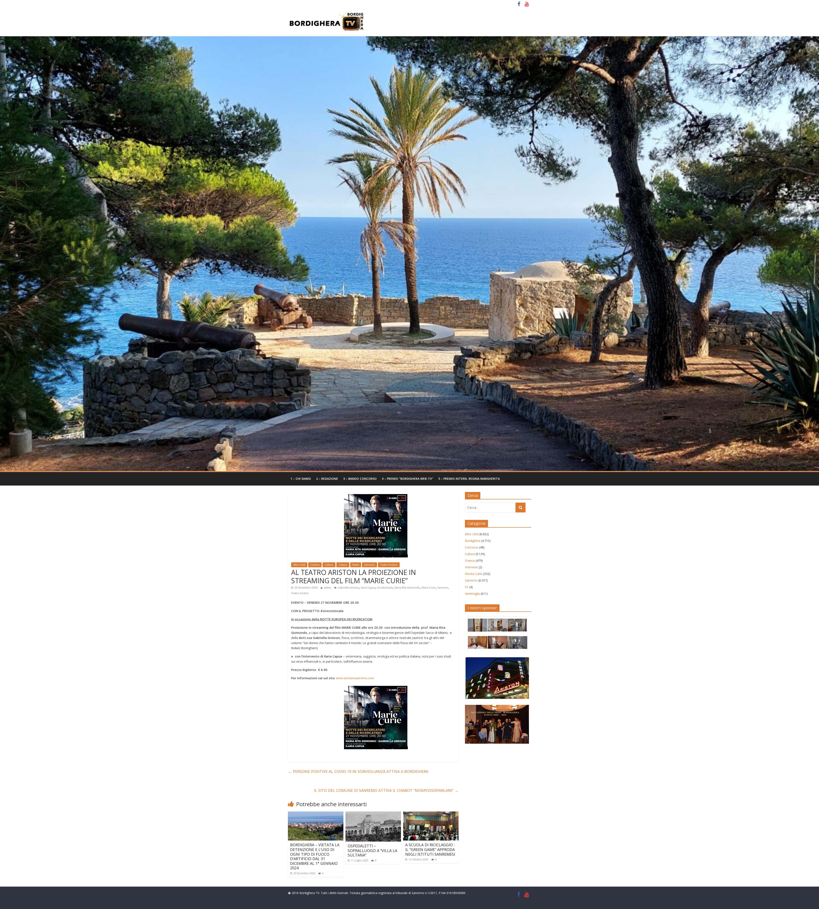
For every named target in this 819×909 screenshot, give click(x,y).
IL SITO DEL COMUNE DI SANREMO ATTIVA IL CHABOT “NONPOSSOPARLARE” (386, 790)
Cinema (314, 565)
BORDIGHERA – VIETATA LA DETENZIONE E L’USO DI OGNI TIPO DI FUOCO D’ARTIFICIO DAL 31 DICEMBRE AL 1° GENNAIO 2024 (314, 856)
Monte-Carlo (473, 574)
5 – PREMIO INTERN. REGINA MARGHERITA (469, 479)
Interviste (471, 567)
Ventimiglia (472, 594)
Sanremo (369, 565)
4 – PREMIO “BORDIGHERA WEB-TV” (407, 479)
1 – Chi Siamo (300, 479)
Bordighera (472, 541)
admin (327, 587)
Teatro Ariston (389, 565)
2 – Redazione (327, 479)
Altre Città (299, 565)
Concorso (471, 547)
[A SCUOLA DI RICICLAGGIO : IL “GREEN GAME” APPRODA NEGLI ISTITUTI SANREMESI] (431, 814)
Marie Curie (429, 587)
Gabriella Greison (348, 587)
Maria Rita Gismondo (407, 587)
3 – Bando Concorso (360, 479)
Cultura (329, 565)
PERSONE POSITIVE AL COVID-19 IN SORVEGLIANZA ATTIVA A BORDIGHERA (358, 771)
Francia (470, 560)
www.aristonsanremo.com (355, 678)
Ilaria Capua (368, 587)
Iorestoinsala (385, 587)
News (355, 565)
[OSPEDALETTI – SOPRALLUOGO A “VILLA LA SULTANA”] (373, 814)
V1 (466, 587)
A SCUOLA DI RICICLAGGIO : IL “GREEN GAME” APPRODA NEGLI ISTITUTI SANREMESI (430, 849)
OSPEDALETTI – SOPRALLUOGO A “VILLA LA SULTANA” (372, 850)
